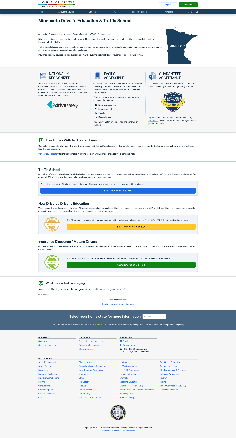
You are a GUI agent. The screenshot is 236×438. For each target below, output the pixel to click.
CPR (40, 397)
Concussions (44, 386)
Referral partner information (91, 345)
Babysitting (43, 370)
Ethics (81, 378)
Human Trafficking (127, 374)
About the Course (66, 12)
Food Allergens (85, 389)
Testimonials (167, 12)
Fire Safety (84, 382)
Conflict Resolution (46, 393)
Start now (42, 341)
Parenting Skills (126, 393)
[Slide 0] (111, 299)
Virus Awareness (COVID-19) (173, 386)
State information (86, 349)
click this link (98, 324)
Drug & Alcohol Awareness (91, 370)
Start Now (188, 4)
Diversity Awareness (88, 362)
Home (40, 12)
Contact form (129, 345)
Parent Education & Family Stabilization (136, 389)
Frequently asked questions (91, 341)
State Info (93, 12)
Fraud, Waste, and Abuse (90, 397)
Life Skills (123, 378)
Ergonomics (84, 374)
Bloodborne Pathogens (48, 378)
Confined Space (45, 389)
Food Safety (84, 393)
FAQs (115, 12)
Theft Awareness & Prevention (173, 370)
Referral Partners (139, 12)
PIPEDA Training (126, 397)
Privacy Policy (128, 430)
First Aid (82, 386)
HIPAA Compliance (128, 366)
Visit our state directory (48, 154)
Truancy (163, 378)
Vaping (163, 382)
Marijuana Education (128, 382)
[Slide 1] (116, 299)
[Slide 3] (124, 299)
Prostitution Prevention (170, 362)
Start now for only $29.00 (118, 190)
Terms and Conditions (111, 430)
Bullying (41, 382)
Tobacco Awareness (169, 374)
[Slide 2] (120, 299)
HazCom (123, 362)
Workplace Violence (169, 389)
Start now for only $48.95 (131, 226)
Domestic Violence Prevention (92, 366)
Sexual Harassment (168, 366)
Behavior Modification (48, 374)
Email (125, 341)
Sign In (168, 4)
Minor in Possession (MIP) (131, 386)
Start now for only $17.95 (131, 264)
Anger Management (47, 362)
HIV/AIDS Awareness (129, 370)
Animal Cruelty (44, 366)
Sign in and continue (47, 345)
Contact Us (193, 12)
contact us (153, 120)
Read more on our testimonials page (118, 304)
